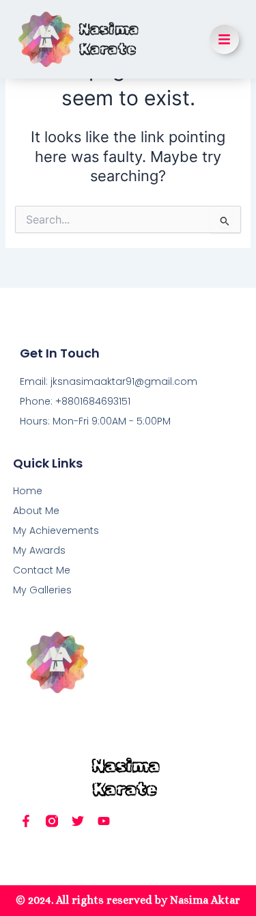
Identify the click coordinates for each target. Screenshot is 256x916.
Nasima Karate (109, 39)
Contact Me (41, 570)
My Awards (39, 550)
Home (27, 491)
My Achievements (56, 530)
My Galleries (42, 590)
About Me (36, 510)
